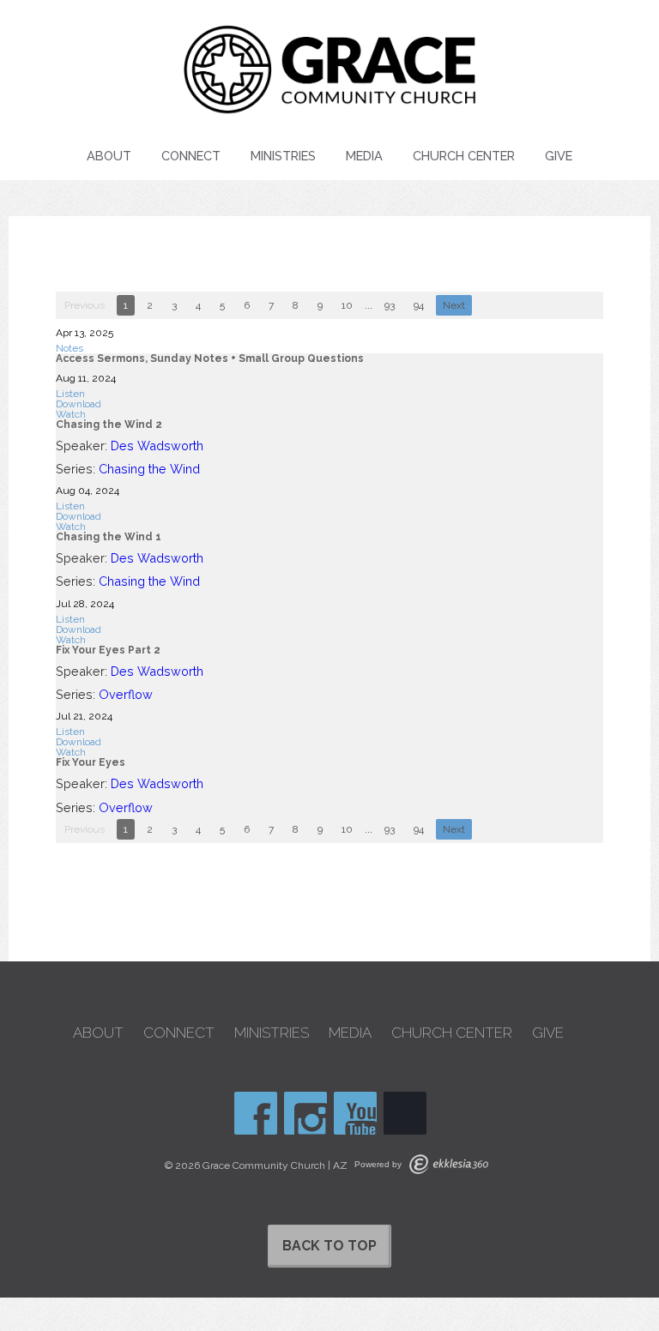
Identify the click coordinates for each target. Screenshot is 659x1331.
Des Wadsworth (157, 445)
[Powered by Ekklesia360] (448, 1164)
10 (347, 305)
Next (454, 305)
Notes (69, 348)
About (109, 155)
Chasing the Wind (149, 468)
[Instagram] (305, 1113)
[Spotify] (405, 1113)
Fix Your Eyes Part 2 (108, 650)
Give (558, 155)
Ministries (283, 155)
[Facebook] (255, 1113)
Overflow (126, 694)
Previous (84, 305)
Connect (191, 155)
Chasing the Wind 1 (108, 537)
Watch (71, 414)
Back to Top (329, 1246)
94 (419, 305)
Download (78, 404)
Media (364, 155)
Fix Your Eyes (90, 762)
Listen (70, 394)
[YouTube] (355, 1113)
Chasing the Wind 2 (109, 425)
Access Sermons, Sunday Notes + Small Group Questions (210, 358)
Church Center (464, 155)
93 (389, 305)
